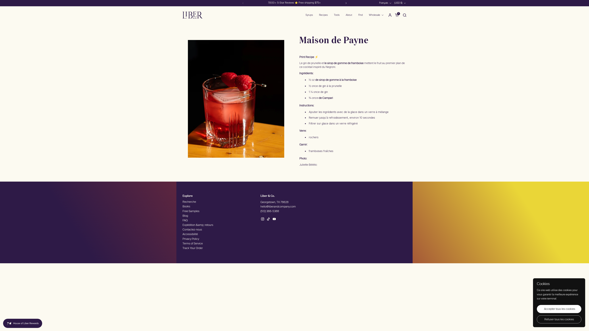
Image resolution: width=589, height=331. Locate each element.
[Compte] (390, 15)
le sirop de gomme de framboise (344, 63)
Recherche (189, 202)
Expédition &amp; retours (198, 225)
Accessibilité (190, 234)
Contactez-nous (192, 229)
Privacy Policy (191, 239)
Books (186, 206)
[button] (404, 15)
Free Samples (191, 211)
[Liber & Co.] (192, 15)
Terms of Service (193, 243)
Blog (185, 216)
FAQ (185, 220)
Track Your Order (193, 248)
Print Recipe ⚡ (308, 57)
